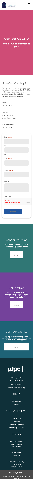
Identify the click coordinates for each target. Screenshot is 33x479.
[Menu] (29, 4)
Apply (16, 404)
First (5, 146)
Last (5, 154)
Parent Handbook (16, 425)
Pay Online (16, 418)
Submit (13, 211)
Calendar (16, 421)
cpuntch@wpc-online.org (16, 388)
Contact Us (16, 401)
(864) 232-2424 (16, 385)
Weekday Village (16, 428)
